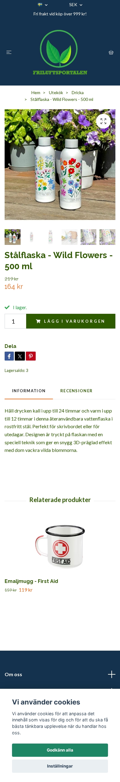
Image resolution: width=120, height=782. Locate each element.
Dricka (78, 92)
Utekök (56, 92)
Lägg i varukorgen (75, 321)
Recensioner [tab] (76, 390)
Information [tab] (29, 390)
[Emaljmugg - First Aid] (60, 547)
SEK (73, 4)
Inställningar (60, 766)
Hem (35, 92)
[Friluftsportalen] (60, 52)
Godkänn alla (60, 750)
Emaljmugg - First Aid (31, 581)
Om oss (13, 674)
